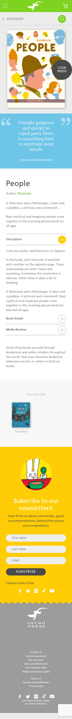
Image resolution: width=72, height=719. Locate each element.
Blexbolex (24, 193)
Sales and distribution (36, 664)
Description (14, 239)
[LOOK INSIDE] (62, 76)
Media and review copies (36, 672)
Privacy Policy (36, 686)
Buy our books (36, 660)
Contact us (36, 652)
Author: (12, 193)
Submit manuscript (36, 656)
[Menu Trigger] (4, 6)
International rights (36, 668)
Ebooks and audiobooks (36, 682)
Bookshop (15, 19)
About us (36, 678)
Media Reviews (16, 329)
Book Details (14, 318)
